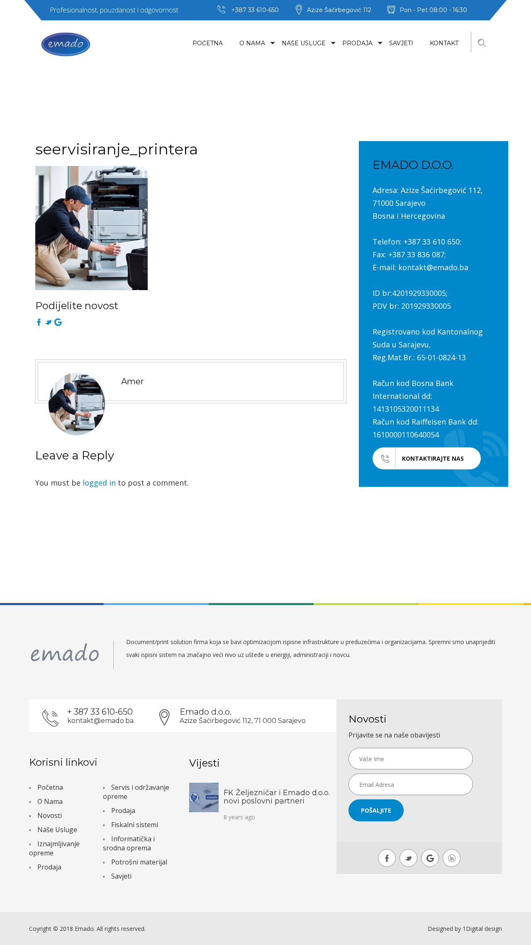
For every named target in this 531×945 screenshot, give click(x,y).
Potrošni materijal (139, 862)
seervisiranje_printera (116, 149)
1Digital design (482, 929)
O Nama (252, 43)
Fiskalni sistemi (134, 824)
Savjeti (401, 43)
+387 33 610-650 (255, 10)
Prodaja (357, 43)
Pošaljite (376, 810)
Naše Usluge (304, 43)
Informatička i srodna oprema (129, 843)
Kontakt (444, 43)
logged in (99, 483)
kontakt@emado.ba (100, 721)
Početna (207, 43)
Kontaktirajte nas (433, 458)
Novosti (49, 815)
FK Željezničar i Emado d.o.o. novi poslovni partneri (277, 797)
